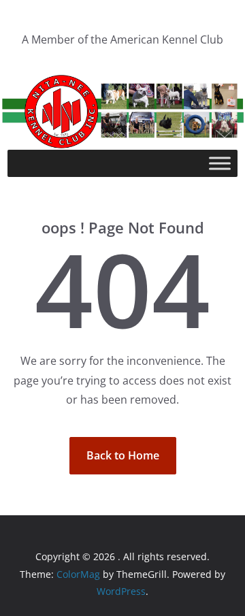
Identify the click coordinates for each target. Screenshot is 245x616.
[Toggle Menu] (220, 163)
